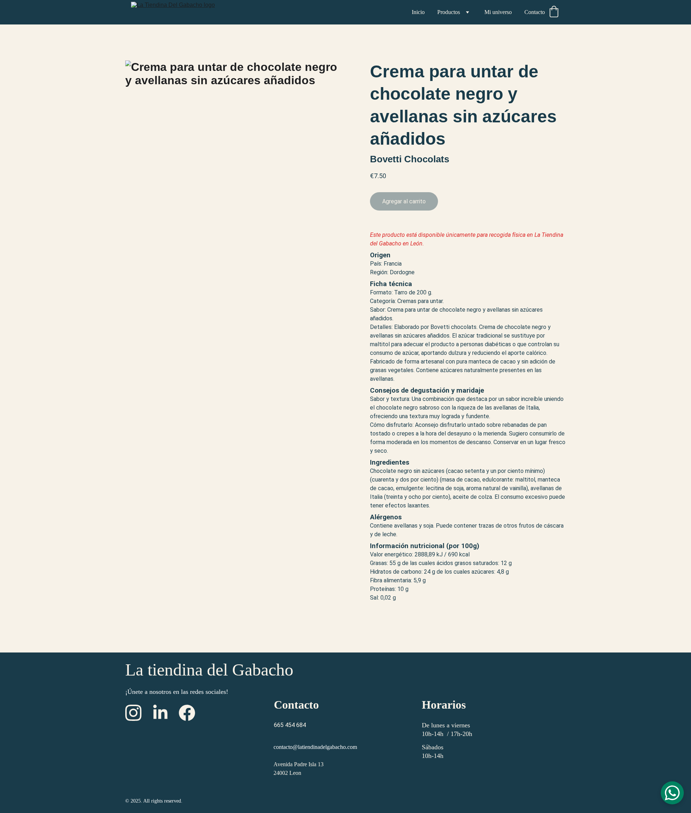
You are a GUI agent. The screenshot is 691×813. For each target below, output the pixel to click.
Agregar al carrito (404, 201)
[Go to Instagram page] (133, 713)
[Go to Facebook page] (187, 713)
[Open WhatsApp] (672, 792)
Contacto (534, 12)
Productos (448, 12)
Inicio (418, 12)
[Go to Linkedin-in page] (160, 713)
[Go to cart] (554, 12)
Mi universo (498, 12)
